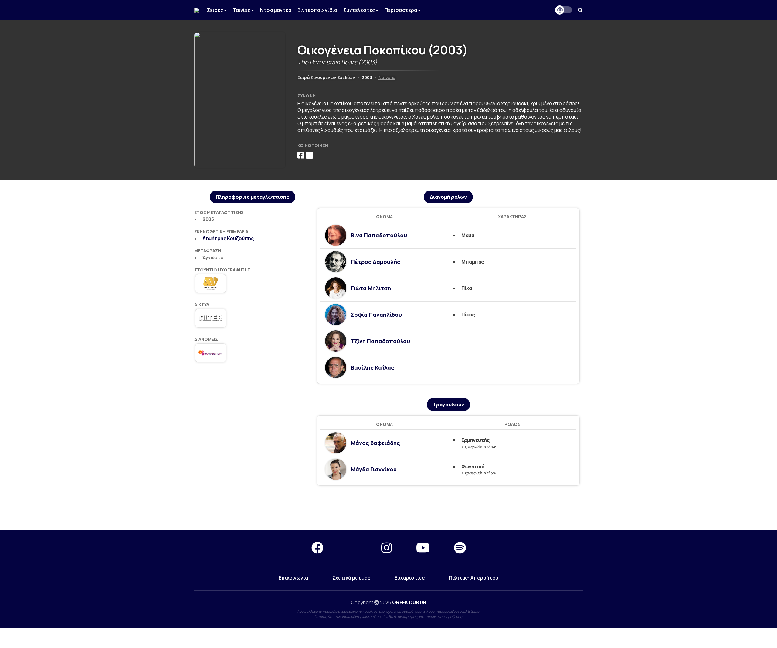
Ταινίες (242, 10)
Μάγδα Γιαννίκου (374, 469)
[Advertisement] (388, 508)
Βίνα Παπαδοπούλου (379, 235)
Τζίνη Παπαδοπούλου (380, 341)
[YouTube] (423, 547)
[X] (352, 547)
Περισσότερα (401, 10)
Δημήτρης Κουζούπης (228, 238)
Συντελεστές (359, 10)
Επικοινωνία (293, 577)
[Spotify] (460, 547)
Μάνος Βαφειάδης (375, 442)
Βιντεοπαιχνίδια (317, 10)
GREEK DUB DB (409, 602)
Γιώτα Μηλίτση (371, 288)
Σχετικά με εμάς (351, 577)
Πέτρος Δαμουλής (375, 261)
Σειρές (215, 10)
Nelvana (386, 77)
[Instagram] (386, 547)
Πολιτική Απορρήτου (473, 577)
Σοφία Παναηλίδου (376, 314)
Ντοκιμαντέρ (275, 10)
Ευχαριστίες (410, 577)
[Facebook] (317, 547)
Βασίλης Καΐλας (372, 367)
